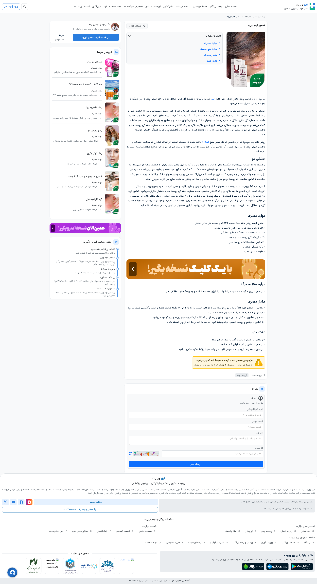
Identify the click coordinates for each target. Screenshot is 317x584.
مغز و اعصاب (231, 531)
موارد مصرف (210, 43)
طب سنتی (306, 531)
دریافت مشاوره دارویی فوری (95, 37)
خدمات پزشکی (200, 6)
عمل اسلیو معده (56, 531)
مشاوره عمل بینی (80, 531)
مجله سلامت (115, 6)
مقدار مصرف (210, 55)
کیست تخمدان (123, 531)
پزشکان (307, 542)
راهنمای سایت (195, 542)
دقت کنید (212, 61)
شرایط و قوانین (217, 542)
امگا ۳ (205, 142)
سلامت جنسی (146, 531)
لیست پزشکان (216, 6)
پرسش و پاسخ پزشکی (243, 542)
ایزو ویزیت (260, 16)
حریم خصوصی (173, 542)
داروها (248, 16)
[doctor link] (115, 27)
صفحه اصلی (231, 6)
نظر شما (259, 433)
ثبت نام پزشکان (99, 6)
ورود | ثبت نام (11, 6)
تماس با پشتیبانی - (78, 509)
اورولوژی (249, 531)
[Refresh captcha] (146, 453)
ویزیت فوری (267, 542)
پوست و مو (267, 531)
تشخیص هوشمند (134, 6)
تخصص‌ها (183, 6)
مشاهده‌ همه (96, 502)
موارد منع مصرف (208, 49)
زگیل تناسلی (102, 531)
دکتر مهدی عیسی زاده (99, 24)
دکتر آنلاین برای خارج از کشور (159, 6)
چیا (213, 99)
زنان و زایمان (287, 531)
